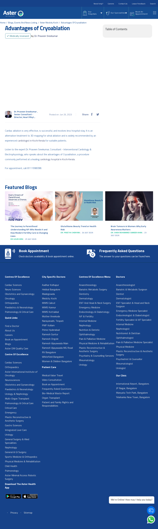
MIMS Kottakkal (50, 312)
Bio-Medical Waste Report (56, 393)
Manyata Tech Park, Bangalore (132, 393)
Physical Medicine (125, 347)
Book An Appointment (141, 12)
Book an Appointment (16, 339)
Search (153, 3)
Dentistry (84, 294)
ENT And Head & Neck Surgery (95, 303)
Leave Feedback (138, 3)
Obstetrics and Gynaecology (19, 294)
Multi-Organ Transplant (17, 398)
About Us (10, 330)
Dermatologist (123, 298)
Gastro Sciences (13, 425)
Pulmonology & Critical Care (19, 312)
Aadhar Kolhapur (50, 285)
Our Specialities (118, 12)
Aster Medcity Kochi (49, 22)
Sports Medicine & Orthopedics (21, 457)
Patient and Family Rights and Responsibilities (57, 404)
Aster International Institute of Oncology (21, 373)
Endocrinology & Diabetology (94, 312)
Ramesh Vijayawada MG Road (57, 348)
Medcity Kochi (49, 298)
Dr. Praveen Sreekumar (44, 36)
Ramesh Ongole (50, 339)
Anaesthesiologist (125, 285)
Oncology (10, 298)
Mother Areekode (51, 316)
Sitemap (28, 512)
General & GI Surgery (15, 452)
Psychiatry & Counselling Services (96, 356)
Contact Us (122, 3)
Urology (9, 434)
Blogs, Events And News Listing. (22, 22)
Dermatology (86, 298)
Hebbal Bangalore (51, 289)
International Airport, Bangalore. (132, 384)
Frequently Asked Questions (56, 389)
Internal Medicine (87, 321)
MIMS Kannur (49, 307)
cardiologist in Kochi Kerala (31, 140)
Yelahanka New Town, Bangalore (133, 397)
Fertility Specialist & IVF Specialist (134, 320)
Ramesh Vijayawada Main (55, 343)
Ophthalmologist (125, 338)
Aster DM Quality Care (16, 348)
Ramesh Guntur (50, 334)
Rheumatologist (124, 363)
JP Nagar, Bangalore (126, 388)
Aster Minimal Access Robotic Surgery (20, 477)
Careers (111, 3)
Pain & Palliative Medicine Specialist (134, 342)
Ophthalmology (87, 334)
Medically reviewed (18, 36)
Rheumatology (86, 360)
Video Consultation (52, 380)
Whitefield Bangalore (53, 357)
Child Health (11, 466)
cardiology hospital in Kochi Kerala (57, 159)
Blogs (8, 344)
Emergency (11, 412)
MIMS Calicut (48, 303)
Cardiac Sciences (13, 285)
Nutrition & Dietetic (89, 330)
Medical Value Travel (52, 375)
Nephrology (11, 447)
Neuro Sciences (13, 289)
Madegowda (48, 294)
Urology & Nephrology (16, 394)
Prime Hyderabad (51, 330)
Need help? (98, 3)
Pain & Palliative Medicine (92, 339)
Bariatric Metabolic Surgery (93, 289)
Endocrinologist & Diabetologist (133, 315)
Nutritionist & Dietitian (128, 333)
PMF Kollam (48, 325)
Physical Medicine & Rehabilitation (22, 461)
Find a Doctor (12, 326)
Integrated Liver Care (16, 430)
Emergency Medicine (89, 307)
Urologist (121, 368)
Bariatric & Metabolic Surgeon (131, 289)
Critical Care (11, 408)
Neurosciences (12, 380)
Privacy (14, 512)
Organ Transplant (51, 398)
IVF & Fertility (86, 316)
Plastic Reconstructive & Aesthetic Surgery (18, 419)
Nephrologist (123, 329)
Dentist (120, 294)
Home (3, 22)
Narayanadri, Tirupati (53, 321)
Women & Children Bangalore (57, 361)
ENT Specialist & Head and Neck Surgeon (133, 304)
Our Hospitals (92, 12)
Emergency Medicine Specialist (132, 311)
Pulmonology (12, 471)
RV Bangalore (49, 352)
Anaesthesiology (88, 285)
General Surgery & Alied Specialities (17, 441)
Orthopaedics (12, 303)
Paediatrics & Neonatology (19, 307)
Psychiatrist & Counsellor (129, 359)
